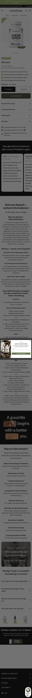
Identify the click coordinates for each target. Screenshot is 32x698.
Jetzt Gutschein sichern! (21, 353)
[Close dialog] (30, 341)
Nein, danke (21, 356)
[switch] (28, 695)
